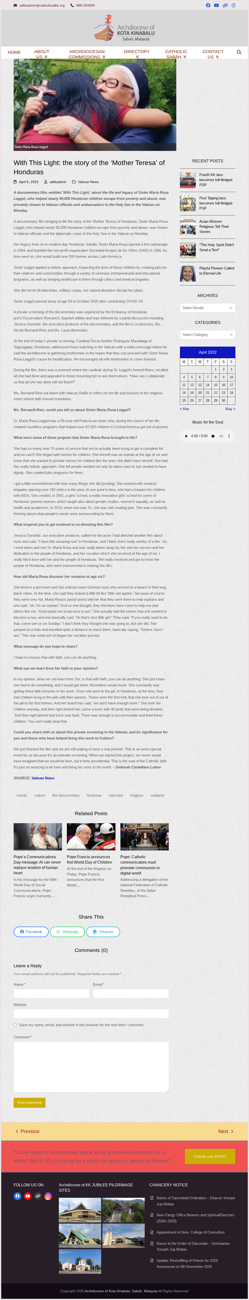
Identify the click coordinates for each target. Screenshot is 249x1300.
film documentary (66, 795)
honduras (94, 795)
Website (20, 1005)
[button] (239, 52)
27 (200, 400)
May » (230, 409)
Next (223, 1132)
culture (39, 795)
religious (136, 795)
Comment (23, 1037)
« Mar (184, 409)
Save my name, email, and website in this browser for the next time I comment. (81, 1025)
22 (215, 393)
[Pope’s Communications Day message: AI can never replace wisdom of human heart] (38, 836)
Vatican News (88, 182)
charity (22, 795)
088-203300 (85, 5)
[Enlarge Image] (95, 104)
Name (20, 984)
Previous (27, 1132)
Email (98, 984)
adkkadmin (58, 182)
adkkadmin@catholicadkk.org (42, 5)
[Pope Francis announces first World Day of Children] (91, 836)
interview (116, 795)
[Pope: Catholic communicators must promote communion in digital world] (144, 836)
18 (184, 393)
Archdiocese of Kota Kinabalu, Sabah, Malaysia (121, 1291)
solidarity (158, 795)
